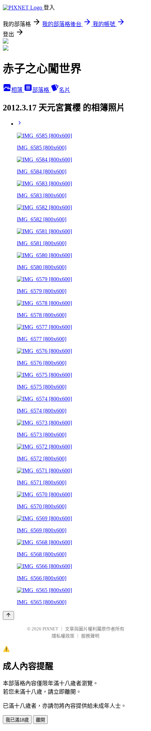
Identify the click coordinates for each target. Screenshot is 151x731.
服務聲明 (90, 635)
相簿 (17, 90)
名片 (64, 90)
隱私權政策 (63, 635)
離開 (40, 720)
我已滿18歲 (17, 720)
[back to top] (8, 615)
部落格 (41, 90)
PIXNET (50, 628)
